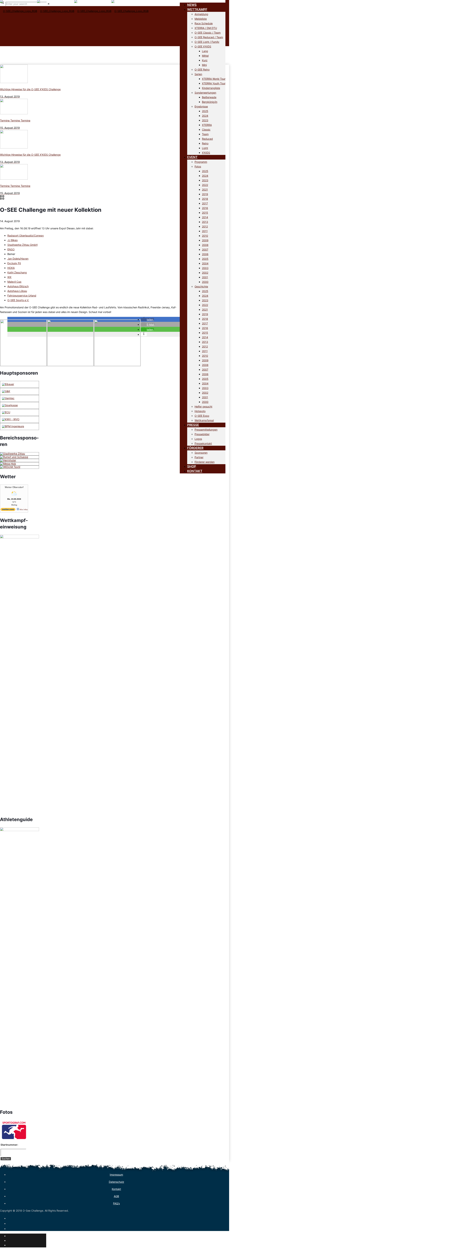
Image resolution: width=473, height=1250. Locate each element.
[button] (147, 319)
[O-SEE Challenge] (74, 16)
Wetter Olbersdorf (14, 487)
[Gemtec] (8, 398)
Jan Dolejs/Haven (17, 258)
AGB (116, 1196)
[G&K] (6, 391)
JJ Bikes (12, 240)
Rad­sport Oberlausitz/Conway (25, 235)
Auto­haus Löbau (17, 290)
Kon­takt (116, 1189)
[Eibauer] (8, 384)
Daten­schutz (116, 1181)
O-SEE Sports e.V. (18, 300)
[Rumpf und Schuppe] (14, 456)
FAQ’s (116, 1203)
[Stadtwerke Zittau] (12, 453)
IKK (9, 277)
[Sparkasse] (10, 405)
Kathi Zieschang (17, 272)
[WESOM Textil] (10, 466)
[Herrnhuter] (8, 460)
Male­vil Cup (14, 281)
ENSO (11, 249)
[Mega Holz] (8, 463)
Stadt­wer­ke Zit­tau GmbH (22, 244)
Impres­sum (116, 1174)
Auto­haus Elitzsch (18, 286)
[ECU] (6, 412)
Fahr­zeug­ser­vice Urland (21, 295)
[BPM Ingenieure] (13, 426)
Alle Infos (23, 509)
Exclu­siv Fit (14, 263)
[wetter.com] (8, 510)
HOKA (11, 267)
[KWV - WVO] (10, 419)
